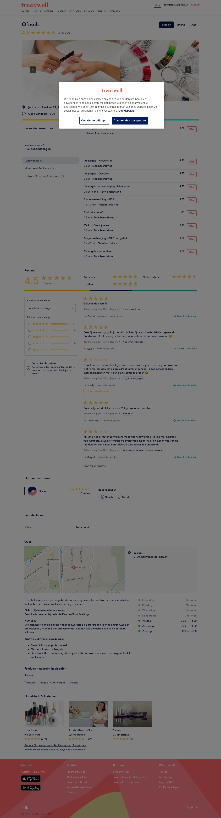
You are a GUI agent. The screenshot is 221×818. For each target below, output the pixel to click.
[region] (111, 105)
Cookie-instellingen (94, 120)
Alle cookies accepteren (130, 120)
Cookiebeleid (126, 110)
